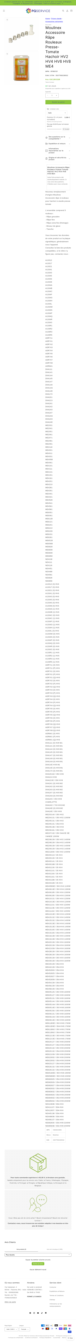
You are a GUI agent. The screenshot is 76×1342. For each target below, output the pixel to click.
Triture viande (56, 18)
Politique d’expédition (45, 1337)
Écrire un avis (38, 1264)
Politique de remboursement (63, 1335)
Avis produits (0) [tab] (21, 1249)
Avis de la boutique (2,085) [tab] (55, 1249)
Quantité (48, 91)
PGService (26, 1335)
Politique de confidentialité (15, 1337)
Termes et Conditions (56, 1295)
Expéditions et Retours (57, 1291)
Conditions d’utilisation (31, 1337)
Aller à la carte (10, 1302)
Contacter (53, 1287)
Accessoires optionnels (54, 21)
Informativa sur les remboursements (56, 1305)
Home (47, 18)
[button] (4, 11)
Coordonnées (56, 1337)
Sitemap (52, 1299)
